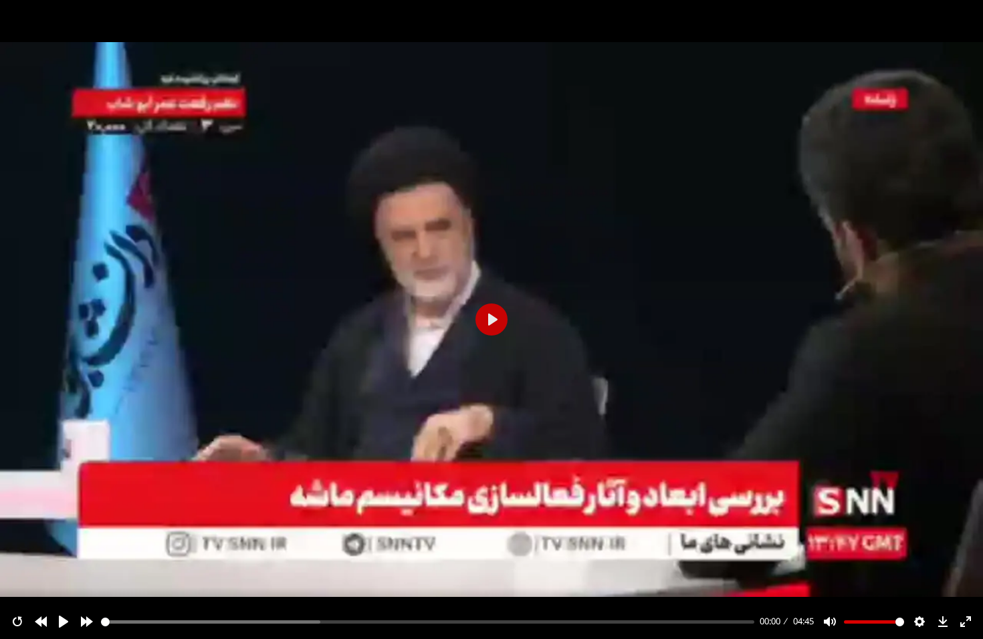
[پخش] (63, 621)
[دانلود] (943, 621)
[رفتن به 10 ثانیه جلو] (87, 621)
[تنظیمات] (919, 621)
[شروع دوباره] (17, 621)
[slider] (428, 622)
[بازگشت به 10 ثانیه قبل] (40, 621)
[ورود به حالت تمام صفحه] (965, 621)
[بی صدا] (830, 621)
